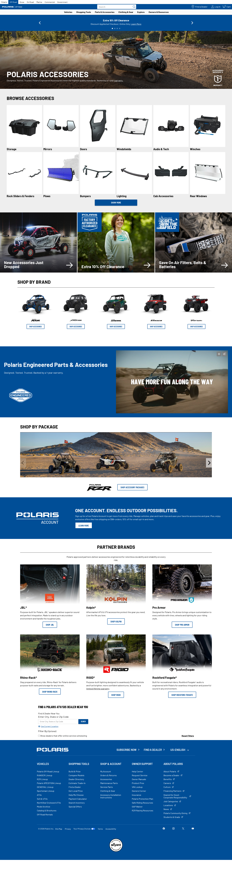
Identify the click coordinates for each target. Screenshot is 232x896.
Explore (141, 12)
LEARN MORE (83, 525)
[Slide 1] (112, 28)
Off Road (13, 2)
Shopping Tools (83, 12)
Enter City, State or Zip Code (53, 716)
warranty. (118, 80)
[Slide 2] (114, 28)
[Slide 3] (117, 28)
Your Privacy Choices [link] (82, 829)
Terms (100, 829)
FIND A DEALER (153, 749)
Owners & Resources (159, 12)
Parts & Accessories (104, 12)
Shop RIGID (116, 694)
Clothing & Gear (125, 12)
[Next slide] (192, 23)
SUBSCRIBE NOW (127, 749)
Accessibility (111, 829)
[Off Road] (12, 7)
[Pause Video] (219, 354)
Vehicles (68, 12)
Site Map (58, 829)
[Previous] (23, 463)
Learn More (136, 24)
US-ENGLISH (178, 749)
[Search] (133, 6)
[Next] (209, 463)
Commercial (50, 2)
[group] (116, 462)
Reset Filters (188, 735)
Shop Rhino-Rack (49, 691)
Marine (39, 2)
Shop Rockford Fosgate (182, 694)
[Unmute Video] (224, 354)
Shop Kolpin (116, 621)
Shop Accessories (35, 326)
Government (62, 2)
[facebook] (164, 828)
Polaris (4, 2)
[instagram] (173, 828)
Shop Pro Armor (182, 624)
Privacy (68, 829)
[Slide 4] (119, 28)
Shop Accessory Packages (132, 487)
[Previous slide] (40, 23)
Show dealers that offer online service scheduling (63, 735)
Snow (22, 2)
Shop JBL (50, 624)
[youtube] (193, 828)
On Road (30, 2)
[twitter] (183, 828)
